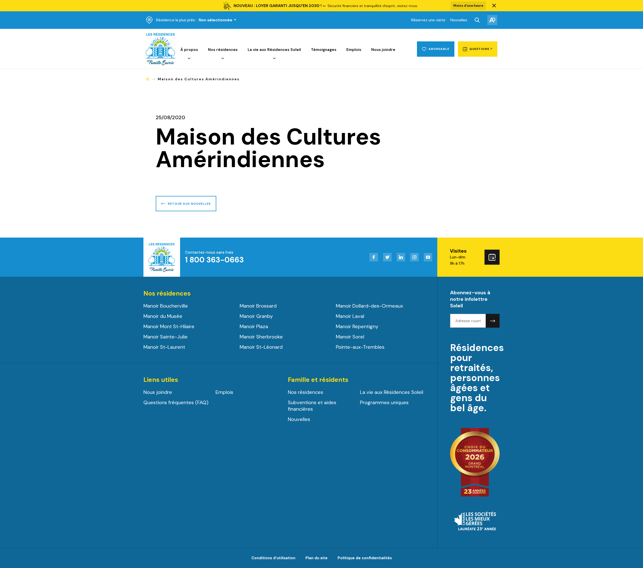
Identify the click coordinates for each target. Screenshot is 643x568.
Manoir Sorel (350, 336)
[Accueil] (160, 63)
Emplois (353, 49)
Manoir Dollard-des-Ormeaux (369, 306)
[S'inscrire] (493, 321)
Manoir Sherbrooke (261, 336)
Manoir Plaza (254, 326)
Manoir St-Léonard (261, 347)
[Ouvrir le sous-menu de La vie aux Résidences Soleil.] (274, 58)
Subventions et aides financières (312, 405)
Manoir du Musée (162, 316)
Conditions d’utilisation (273, 557)
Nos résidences (223, 49)
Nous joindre (383, 49)
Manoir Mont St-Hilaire (168, 326)
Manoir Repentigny (357, 326)
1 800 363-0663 (214, 260)
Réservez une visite (428, 20)
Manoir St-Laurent (164, 347)
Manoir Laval (350, 316)
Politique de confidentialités (365, 557)
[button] (494, 6)
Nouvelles (458, 20)
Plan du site (316, 557)
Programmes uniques (384, 402)
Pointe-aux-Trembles (360, 347)
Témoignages (323, 49)
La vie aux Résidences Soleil (274, 49)
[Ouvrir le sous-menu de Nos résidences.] (223, 58)
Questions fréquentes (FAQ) (175, 402)
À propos (189, 49)
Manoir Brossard (258, 306)
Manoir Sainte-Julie (165, 336)
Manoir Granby (256, 316)
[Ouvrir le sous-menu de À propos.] (189, 58)
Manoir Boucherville (165, 306)
